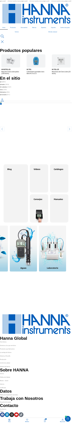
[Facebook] (2, 414)
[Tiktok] (21, 414)
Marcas (34, 27)
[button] (2, 129)
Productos (13, 27)
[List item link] (36, 342)
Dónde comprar (52, 32)
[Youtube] (16, 414)
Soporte (53, 27)
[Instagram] (11, 414)
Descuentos (24, 27)
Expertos (43, 27)
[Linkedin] (7, 414)
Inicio (3, 27)
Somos (17, 32)
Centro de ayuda (65, 27)
